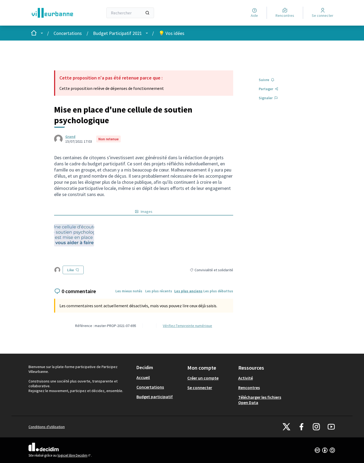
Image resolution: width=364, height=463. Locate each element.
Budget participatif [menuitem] (154, 396)
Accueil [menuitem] (143, 377)
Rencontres (249, 387)
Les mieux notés (128, 291)
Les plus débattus (218, 291)
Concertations (68, 33)
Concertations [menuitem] (150, 387)
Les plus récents (158, 291)
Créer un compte (203, 378)
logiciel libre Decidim (74, 455)
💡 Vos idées (171, 33)
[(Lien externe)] (74, 235)
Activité (245, 378)
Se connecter (199, 387)
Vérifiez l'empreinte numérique (187, 325)
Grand (70, 136)
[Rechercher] (147, 13)
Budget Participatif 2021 (117, 33)
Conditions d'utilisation (47, 426)
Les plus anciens (188, 291)
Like (70, 270)
